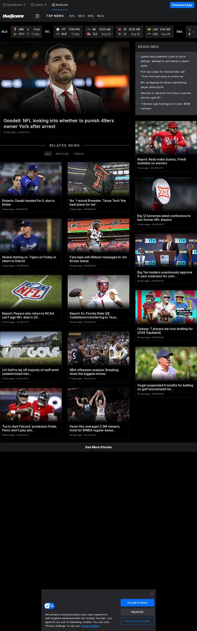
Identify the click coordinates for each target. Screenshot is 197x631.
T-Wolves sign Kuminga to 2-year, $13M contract (165, 106)
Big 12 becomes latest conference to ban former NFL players (164, 218)
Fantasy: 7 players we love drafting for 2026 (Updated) (165, 331)
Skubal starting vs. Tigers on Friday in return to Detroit (29, 259)
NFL (72, 15)
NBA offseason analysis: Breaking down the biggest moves (94, 372)
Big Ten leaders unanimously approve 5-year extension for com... (164, 274)
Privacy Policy (90, 625)
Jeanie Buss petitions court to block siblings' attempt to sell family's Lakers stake (165, 61)
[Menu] (37, 16)
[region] (98, 610)
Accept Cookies (137, 602)
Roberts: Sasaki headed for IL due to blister (28, 202)
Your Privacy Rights (137, 621)
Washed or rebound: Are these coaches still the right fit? (166, 95)
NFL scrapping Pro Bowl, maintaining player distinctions (164, 85)
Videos (79, 153)
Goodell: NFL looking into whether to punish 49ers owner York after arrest (59, 123)
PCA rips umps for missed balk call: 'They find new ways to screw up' (163, 74)
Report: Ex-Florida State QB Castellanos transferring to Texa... (94, 315)
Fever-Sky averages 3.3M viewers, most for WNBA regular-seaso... (95, 428)
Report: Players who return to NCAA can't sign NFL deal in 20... (28, 315)
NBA (81, 15)
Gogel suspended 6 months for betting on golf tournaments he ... (165, 387)
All (48, 153)
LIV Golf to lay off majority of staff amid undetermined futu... (30, 372)
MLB (100, 15)
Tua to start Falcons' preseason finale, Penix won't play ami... (29, 428)
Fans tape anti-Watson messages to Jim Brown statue (98, 259)
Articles (62, 153)
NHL (91, 15)
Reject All (137, 611)
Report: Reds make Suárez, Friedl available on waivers (161, 161)
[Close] (152, 594)
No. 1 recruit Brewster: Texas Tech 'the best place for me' (98, 202)
